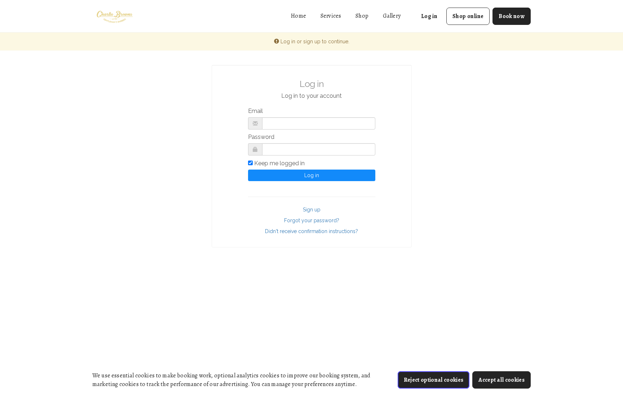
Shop (361, 16)
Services (331, 16)
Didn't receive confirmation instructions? (311, 231)
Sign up (312, 210)
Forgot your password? (311, 220)
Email (255, 111)
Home (298, 16)
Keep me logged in (279, 163)
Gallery (392, 16)
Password (261, 136)
